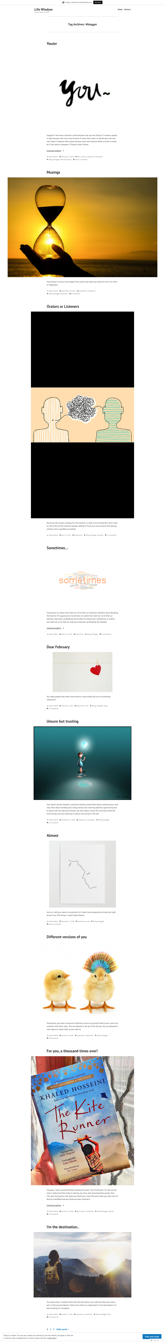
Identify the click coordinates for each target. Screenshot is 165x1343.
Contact (127, 9)
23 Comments (53, 1214)
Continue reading (54, 150)
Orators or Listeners (63, 306)
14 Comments (106, 634)
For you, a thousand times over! (72, 1050)
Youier (52, 43)
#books (111, 1211)
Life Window (43, 9)
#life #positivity (66, 159)
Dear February (58, 646)
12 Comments (111, 535)
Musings (53, 172)
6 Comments (75, 293)
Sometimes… (57, 547)
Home (120, 9)
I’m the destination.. (63, 1226)
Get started (98, 2)
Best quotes (81, 157)
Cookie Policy (52, 1338)
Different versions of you (67, 936)
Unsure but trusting (62, 721)
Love (86, 706)
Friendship (89, 1211)
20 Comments (53, 1038)
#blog (51, 159)
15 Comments (53, 708)
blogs (106, 706)
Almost (52, 835)
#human (100, 535)
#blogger (56, 159)
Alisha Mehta (53, 157)
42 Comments (53, 1317)
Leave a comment (81, 159)
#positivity (64, 294)
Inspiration (99, 157)
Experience (90, 157)
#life (109, 1314)
